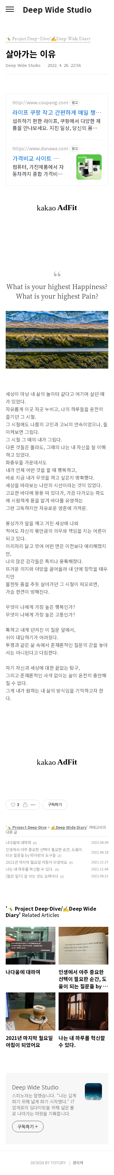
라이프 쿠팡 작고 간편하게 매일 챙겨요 (56, 112)
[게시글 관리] (33, 805)
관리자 (78, 1162)
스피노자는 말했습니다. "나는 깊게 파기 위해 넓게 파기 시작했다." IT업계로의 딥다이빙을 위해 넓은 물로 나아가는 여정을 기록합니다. (44, 1104)
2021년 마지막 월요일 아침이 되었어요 (36, 862)
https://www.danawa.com (40, 148)
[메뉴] (9, 9)
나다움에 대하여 (18, 842)
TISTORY (58, 1162)
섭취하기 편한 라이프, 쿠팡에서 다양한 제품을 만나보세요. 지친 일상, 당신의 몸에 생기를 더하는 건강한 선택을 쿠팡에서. (56, 124)
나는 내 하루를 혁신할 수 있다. (29, 869)
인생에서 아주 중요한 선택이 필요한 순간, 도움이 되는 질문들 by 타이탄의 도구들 (44, 852)
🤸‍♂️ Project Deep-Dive (27, 827)
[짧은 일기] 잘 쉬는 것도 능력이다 (32, 876)
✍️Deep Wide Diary (69, 827)
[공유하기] (25, 805)
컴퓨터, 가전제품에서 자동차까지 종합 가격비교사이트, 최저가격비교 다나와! (38, 170)
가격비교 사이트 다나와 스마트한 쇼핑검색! (35, 158)
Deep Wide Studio (57, 9)
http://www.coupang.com (40, 102)
